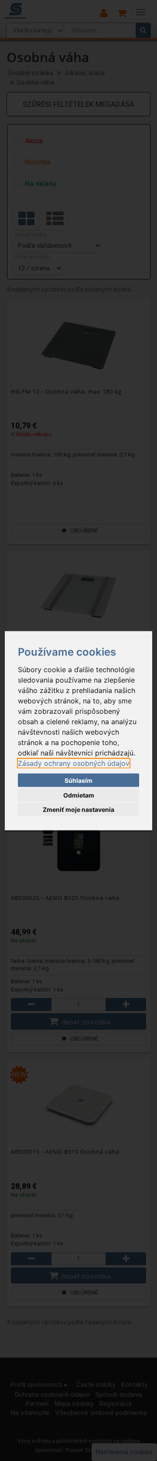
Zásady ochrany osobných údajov (74, 762)
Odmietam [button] (78, 794)
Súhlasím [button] (78, 780)
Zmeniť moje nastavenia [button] (78, 809)
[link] (74, 762)
